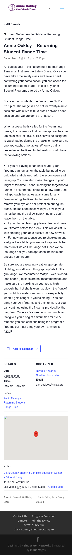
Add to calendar (23, 348)
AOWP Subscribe (34, 525)
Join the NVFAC (41, 520)
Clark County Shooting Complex (34, 529)
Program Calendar (43, 516)
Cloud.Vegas (38, 550)
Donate (22, 520)
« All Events (12, 24)
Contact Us (20, 516)
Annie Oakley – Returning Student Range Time (14, 402)
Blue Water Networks (37, 545)
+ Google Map (54, 486)
